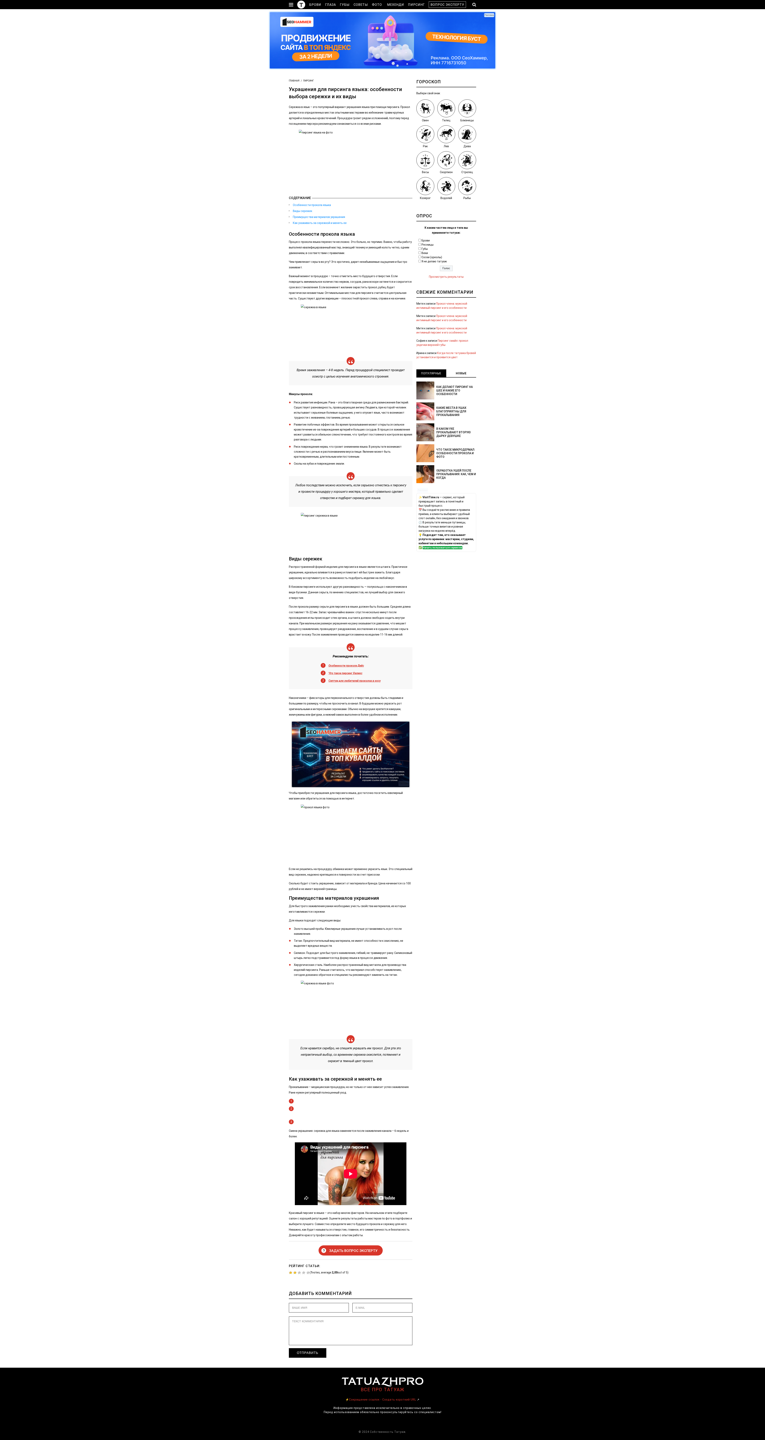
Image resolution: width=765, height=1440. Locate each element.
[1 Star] (290, 1272)
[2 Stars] (295, 1272)
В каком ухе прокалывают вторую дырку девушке (453, 432)
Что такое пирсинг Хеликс (345, 673)
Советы (361, 5)
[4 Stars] (303, 1272)
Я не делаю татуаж (434, 261)
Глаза (330, 5)
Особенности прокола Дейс (346, 665)
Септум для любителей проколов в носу (355, 680)
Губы (345, 5)
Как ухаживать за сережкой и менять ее (320, 223)
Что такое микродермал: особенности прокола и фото (455, 453)
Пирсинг (416, 5)
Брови (315, 5)
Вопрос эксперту (447, 5)
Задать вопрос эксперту (350, 1251)
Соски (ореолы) (432, 257)
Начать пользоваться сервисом (442, 547)
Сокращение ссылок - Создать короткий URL (382, 1399)
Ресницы (428, 244)
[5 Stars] (308, 1272)
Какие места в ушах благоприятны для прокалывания (451, 411)
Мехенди (395, 5)
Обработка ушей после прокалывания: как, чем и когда (456, 474)
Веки (425, 253)
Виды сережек (302, 211)
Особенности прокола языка (312, 205)
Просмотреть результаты (446, 276)
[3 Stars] (299, 1272)
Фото (377, 5)
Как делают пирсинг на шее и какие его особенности (454, 390)
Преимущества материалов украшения (319, 217)
